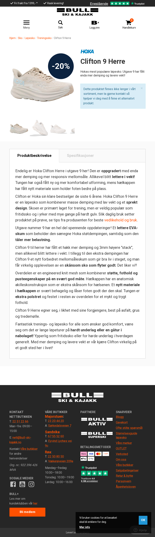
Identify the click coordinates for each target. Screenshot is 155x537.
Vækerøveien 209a (60, 461)
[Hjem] (77, 12)
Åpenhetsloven (126, 487)
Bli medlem (27, 512)
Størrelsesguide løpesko (126, 436)
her (35, 503)
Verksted (122, 454)
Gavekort (122, 422)
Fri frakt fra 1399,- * (26, 3)
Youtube (22, 484)
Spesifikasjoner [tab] (80, 155)
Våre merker (124, 443)
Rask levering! (55, 3)
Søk (60, 27)
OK (143, 520)
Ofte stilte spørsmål (129, 428)
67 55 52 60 (56, 436)
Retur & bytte (124, 476)
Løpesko (30, 38)
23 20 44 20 (56, 421)
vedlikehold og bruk (120, 220)
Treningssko (44, 38)
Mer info (84, 527)
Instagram (31, 484)
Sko (20, 38)
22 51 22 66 (20, 421)
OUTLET (121, 448)
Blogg (120, 417)
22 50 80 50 (56, 456)
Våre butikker (29, 449)
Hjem (12, 38)
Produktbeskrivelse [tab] (34, 155)
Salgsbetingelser (127, 470)
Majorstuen (54, 416)
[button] (142, 88)
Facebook (13, 484)
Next (68, 72)
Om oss (121, 459)
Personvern (123, 481)
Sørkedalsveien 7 (59, 425)
